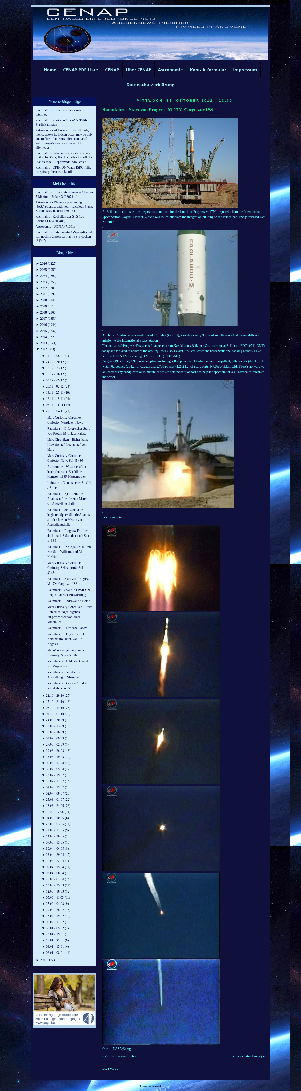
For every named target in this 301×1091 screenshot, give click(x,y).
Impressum (245, 70)
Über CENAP (138, 70)
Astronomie (170, 70)
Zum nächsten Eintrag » (249, 1056)
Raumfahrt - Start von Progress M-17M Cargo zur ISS (157, 109)
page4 (157, 1086)
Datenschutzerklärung (150, 84)
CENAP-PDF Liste (80, 70)
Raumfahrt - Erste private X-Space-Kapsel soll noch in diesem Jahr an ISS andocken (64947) (64, 236)
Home (50, 70)
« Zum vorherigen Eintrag (119, 1056)
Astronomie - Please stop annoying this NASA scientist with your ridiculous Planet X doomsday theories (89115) (64, 207)
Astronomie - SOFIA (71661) (55, 226)
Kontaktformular (208, 70)
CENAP (112, 70)
